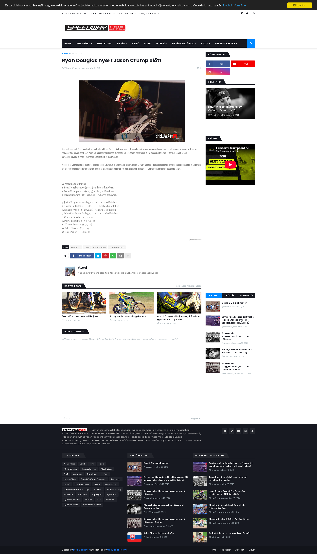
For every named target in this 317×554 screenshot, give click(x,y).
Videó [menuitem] (135, 43)
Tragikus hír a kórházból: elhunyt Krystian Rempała (228, 479)
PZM (99, 499)
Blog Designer (81, 549)
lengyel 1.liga (70, 479)
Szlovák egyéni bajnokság (158, 533)
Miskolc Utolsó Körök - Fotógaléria (229, 519)
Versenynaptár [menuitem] (225, 43)
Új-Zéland (111, 494)
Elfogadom (299, 5)
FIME (66, 474)
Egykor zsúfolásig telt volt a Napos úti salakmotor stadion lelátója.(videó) (238, 319)
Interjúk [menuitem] (161, 43)
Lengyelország (89, 469)
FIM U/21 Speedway (149, 13)
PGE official (131, 13)
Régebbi (195, 418)
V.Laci (82, 268)
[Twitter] (98, 255)
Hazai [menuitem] (204, 43)
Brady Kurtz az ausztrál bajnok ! (80, 316)
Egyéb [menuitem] (121, 43)
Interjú (67, 484)
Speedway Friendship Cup (76, 489)
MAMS (97, 484)
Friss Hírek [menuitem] (83, 43)
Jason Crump (99, 247)
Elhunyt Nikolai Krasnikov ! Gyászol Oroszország (225, 108)
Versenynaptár (82, 484)
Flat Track (82, 494)
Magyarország (114, 489)
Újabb (67, 418)
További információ (234, 5)
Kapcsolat (225, 549)
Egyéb (86, 247)
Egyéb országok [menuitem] (183, 43)
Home (213, 549)
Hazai (101, 464)
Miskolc (88, 499)
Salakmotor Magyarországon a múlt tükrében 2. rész (236, 366)
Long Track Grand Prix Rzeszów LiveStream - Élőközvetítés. (227, 493)
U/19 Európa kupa (72, 499)
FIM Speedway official (110, 13)
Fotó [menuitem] (147, 43)
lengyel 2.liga (111, 484)
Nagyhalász (92, 474)
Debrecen (115, 479)
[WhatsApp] (113, 255)
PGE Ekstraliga (70, 469)
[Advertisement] (230, 239)
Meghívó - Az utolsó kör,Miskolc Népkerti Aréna (227, 507)
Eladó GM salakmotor (234, 302)
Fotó (105, 474)
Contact (239, 549)
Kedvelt (214, 295)
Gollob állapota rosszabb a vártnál (229, 533)
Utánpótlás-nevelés (92, 504)
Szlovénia (68, 494)
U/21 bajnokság (71, 504)
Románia (110, 499)
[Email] (120, 255)
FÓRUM (251, 549)
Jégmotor (77, 474)
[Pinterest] (105, 255)
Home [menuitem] (67, 43)
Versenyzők (247, 295)
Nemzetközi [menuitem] (104, 43)
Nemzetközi (69, 464)
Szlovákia (98, 489)
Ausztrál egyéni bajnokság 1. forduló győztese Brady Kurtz (178, 318)
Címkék (230, 295)
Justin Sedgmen (116, 247)
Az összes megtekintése (188, 285)
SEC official (90, 13)
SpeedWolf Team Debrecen (93, 479)
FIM (92, 464)
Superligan (97, 494)
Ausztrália (77, 53)
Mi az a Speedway (71, 13)
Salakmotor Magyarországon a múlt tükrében (236, 336)
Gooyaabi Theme (117, 549)
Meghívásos (106, 469)
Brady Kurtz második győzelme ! (128, 316)
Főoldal (66, 53)
